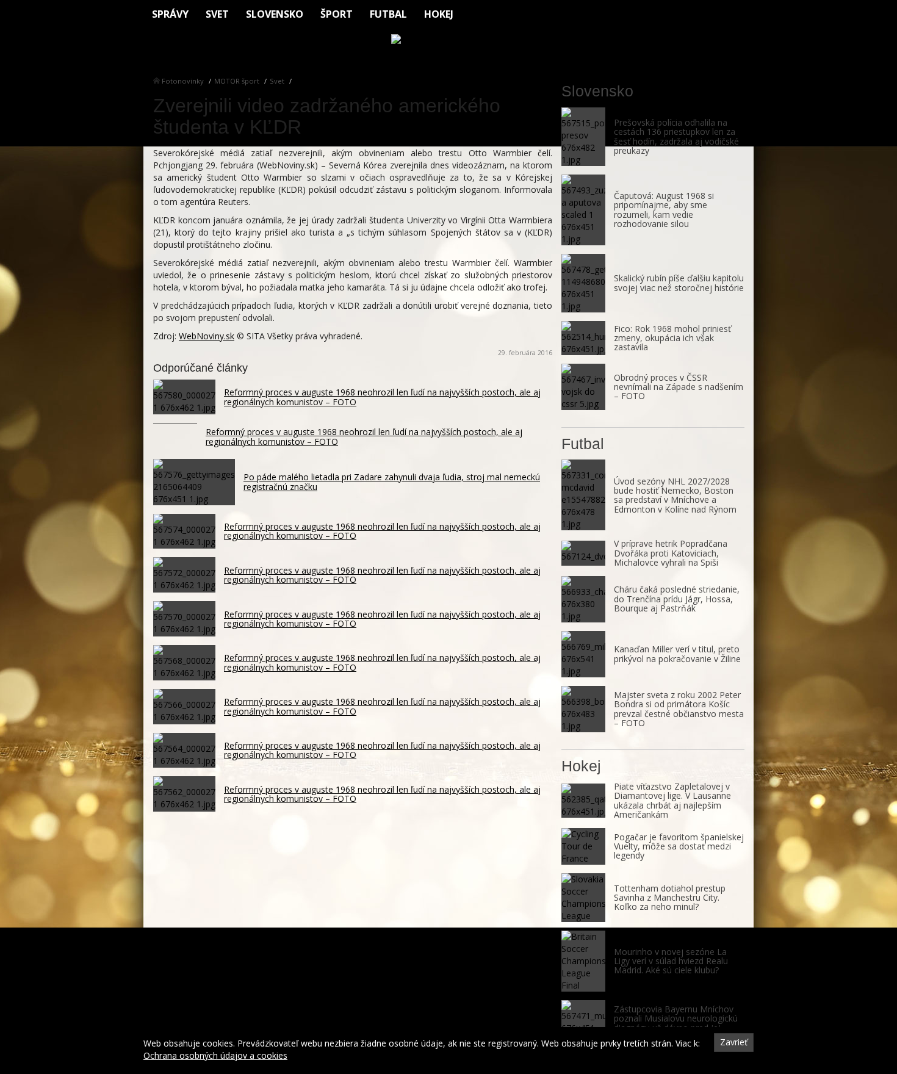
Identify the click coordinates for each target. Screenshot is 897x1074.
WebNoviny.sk (206, 336)
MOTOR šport (236, 80)
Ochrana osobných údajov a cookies (215, 1055)
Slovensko (274, 14)
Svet (217, 14)
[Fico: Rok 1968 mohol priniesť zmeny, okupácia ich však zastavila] (583, 338)
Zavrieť (734, 1042)
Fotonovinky (183, 80)
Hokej (438, 14)
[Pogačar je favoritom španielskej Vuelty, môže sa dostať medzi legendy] (583, 846)
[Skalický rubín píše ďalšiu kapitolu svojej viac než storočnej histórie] (583, 283)
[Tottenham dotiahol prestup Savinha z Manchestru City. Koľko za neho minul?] (583, 897)
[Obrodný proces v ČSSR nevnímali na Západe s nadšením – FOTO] (583, 387)
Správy (170, 14)
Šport (336, 14)
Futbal (388, 14)
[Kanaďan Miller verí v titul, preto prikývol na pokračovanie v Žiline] (583, 654)
